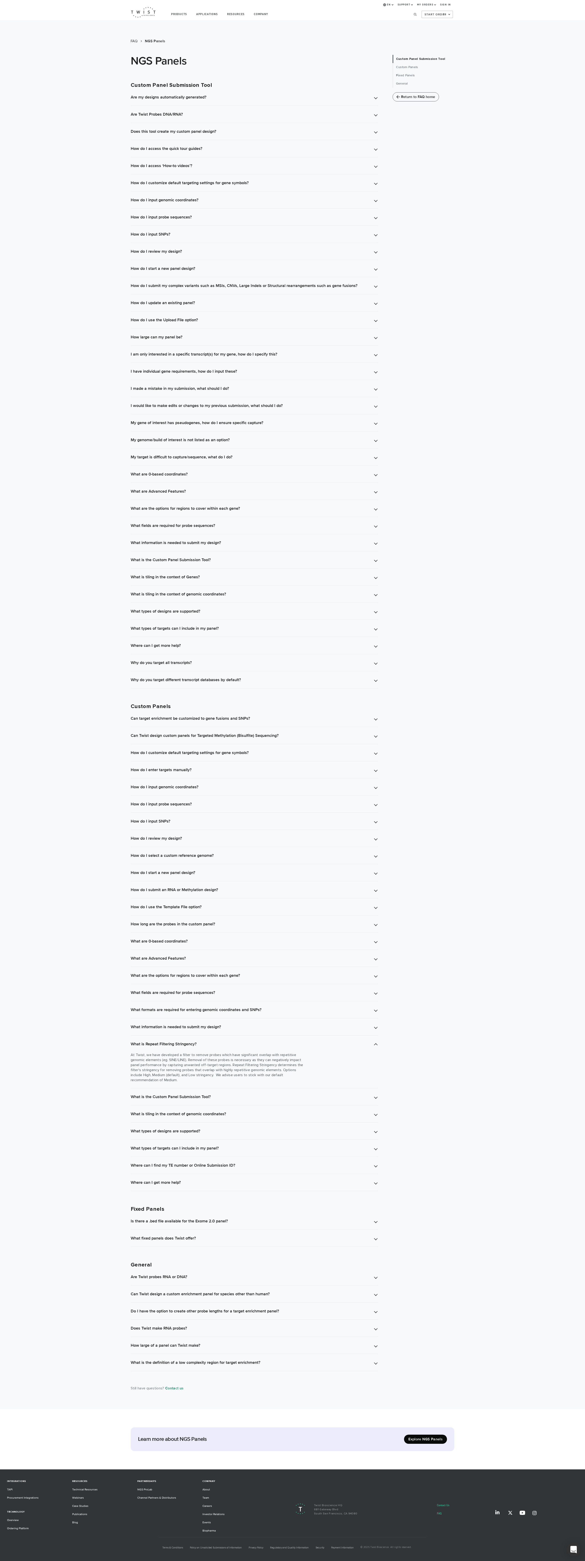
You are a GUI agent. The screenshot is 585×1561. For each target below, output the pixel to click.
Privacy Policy (256, 1547)
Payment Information (342, 1547)
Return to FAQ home (418, 97)
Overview (13, 1520)
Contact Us (443, 1505)
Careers (207, 1506)
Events (206, 1522)
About (206, 1489)
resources (236, 14)
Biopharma (209, 1530)
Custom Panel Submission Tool (420, 59)
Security (320, 1547)
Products (179, 14)
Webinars (78, 1498)
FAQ (439, 1513)
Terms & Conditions (172, 1547)
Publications (79, 1514)
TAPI (10, 1489)
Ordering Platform (18, 1528)
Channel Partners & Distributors (156, 1498)
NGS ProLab (144, 1489)
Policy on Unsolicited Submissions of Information (216, 1547)
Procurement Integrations (23, 1498)
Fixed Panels (405, 75)
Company (261, 14)
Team (205, 1498)
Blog (75, 1522)
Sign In (445, 4)
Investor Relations (213, 1514)
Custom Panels (407, 67)
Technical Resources (85, 1489)
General (402, 83)
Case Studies (80, 1506)
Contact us (174, 1388)
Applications (207, 14)
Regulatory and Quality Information (289, 1547)
